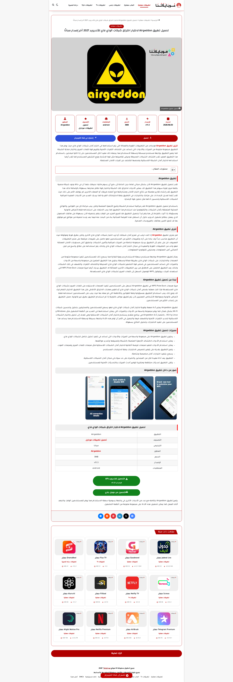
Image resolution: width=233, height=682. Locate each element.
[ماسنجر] (100, 516)
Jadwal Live (164, 558)
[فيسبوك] (132, 516)
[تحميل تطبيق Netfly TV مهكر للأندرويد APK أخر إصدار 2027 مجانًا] (132, 583)
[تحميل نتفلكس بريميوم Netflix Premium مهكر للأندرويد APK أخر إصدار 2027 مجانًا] (100, 619)
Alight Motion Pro (69, 630)
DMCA (81, 677)
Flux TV (100, 558)
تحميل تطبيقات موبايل (96, 440)
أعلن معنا (74, 677)
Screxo (163, 594)
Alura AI (69, 594)
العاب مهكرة (129, 5)
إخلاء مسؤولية (90, 677)
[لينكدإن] (119, 516)
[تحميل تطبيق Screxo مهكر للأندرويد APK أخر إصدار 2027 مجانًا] (164, 583)
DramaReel (69, 558)
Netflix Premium (100, 630)
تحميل (145, 138)
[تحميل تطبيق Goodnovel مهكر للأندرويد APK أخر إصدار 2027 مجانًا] (132, 547)
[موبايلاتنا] (168, 5)
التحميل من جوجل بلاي (115, 493)
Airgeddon (157, 235)
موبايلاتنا (106, 668)
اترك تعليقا (116, 653)
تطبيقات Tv (100, 5)
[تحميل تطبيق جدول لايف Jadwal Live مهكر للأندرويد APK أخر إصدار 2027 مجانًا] (164, 547)
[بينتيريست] (113, 516)
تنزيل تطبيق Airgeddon (167, 146)
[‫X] (126, 516)
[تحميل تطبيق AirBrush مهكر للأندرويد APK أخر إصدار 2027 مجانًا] (132, 619)
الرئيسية (154, 20)
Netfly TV (132, 594)
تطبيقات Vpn (87, 5)
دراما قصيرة (73, 5)
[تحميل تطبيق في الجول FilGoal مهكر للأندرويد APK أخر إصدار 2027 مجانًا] (100, 583)
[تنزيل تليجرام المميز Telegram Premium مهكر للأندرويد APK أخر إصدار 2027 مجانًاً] (164, 619)
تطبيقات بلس (114, 5)
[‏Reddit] (107, 516)
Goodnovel (132, 558)
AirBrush (132, 630)
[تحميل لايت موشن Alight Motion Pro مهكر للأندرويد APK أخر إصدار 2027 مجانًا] (69, 619)
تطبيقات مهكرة (144, 5)
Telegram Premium (164, 630)
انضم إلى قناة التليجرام (115, 675)
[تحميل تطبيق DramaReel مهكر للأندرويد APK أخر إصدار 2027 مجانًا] (69, 547)
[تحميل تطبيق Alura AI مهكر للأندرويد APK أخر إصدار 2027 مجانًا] (69, 583)
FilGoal (100, 594)
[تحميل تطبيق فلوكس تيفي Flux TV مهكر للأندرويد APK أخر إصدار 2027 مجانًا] (100, 547)
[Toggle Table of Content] (172, 170)
